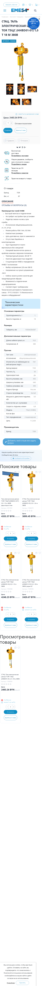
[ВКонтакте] (17, 147)
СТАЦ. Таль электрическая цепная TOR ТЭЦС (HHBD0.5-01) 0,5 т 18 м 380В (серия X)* (31, 583)
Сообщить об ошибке (22, 458)
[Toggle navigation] (5, 10)
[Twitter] (20, 147)
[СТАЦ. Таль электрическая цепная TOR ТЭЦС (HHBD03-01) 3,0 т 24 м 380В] (31, 484)
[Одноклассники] (22, 147)
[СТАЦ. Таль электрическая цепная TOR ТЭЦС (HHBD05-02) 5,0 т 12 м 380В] (10, 565)
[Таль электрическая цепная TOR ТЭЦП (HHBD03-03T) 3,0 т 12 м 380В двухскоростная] (10, 484)
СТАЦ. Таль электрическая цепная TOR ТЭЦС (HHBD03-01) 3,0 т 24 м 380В (31, 502)
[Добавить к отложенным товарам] (19, 472)
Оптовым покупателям (23, 124)
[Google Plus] (25, 147)
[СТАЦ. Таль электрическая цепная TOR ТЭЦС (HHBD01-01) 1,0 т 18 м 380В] (10, 660)
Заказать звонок (11, 5)
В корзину (10, 538)
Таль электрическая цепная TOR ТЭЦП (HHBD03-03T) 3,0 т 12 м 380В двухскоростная (10, 502)
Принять (22, 983)
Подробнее (11, 983)
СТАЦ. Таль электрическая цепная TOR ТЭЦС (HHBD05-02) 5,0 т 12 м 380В (10, 583)
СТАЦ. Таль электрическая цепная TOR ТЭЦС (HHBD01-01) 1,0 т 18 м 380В (10, 677)
